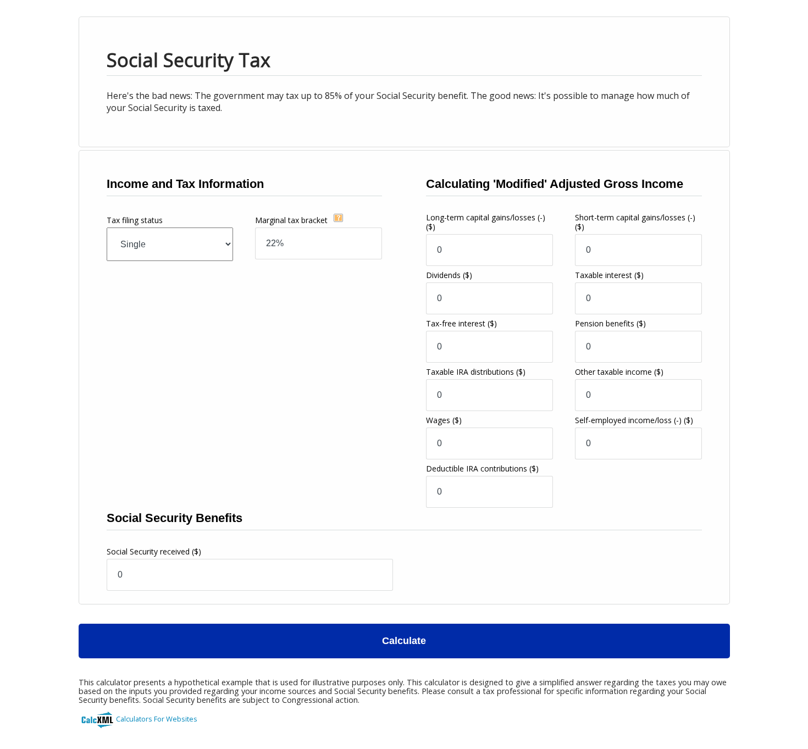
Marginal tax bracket (292, 220)
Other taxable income (619, 372)
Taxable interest (609, 275)
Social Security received (154, 551)
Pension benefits (610, 323)
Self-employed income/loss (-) (634, 420)
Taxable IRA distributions (475, 372)
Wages (444, 420)
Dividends (449, 275)
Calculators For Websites (156, 719)
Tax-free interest (461, 323)
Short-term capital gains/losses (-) (635, 222)
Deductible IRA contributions (482, 468)
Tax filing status (135, 220)
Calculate (404, 640)
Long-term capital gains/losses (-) (485, 222)
